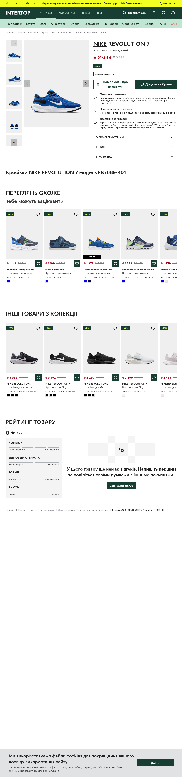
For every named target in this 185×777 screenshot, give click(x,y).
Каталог (34, 33)
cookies (74, 756)
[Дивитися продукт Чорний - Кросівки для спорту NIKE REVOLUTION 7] (24, 348)
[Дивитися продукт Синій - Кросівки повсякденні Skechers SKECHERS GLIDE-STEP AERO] (139, 234)
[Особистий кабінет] (154, 12)
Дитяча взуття (47, 510)
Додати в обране (158, 84)
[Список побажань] (163, 12)
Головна (10, 33)
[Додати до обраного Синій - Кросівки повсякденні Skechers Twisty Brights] (37, 214)
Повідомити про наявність (115, 84)
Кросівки (67, 33)
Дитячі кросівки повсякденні (93, 510)
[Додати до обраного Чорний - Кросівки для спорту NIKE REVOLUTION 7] (37, 328)
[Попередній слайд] (27, 83)
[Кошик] (173, 12)
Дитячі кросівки (66, 510)
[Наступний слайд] (14, 142)
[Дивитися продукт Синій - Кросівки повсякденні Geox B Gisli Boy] (62, 234)
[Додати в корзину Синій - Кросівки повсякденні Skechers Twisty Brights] (38, 263)
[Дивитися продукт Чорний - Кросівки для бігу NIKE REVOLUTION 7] (62, 348)
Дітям (45, 33)
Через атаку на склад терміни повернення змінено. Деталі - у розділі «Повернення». (92, 3)
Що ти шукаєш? (138, 13)
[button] (27, 83)
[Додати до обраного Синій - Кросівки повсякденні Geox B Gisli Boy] (76, 214)
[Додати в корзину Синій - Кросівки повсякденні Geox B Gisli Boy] (77, 263)
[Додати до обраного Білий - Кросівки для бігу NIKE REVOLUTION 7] (153, 328)
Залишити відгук (121, 485)
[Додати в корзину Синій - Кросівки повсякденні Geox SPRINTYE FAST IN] (115, 263)
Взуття (55, 33)
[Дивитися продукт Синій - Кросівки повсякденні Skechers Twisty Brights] (24, 234)
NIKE (105, 33)
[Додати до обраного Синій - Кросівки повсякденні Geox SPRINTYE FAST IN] (114, 214)
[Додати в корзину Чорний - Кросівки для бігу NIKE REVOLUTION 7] (77, 377)
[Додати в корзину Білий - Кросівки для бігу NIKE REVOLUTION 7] (154, 377)
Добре (155, 762)
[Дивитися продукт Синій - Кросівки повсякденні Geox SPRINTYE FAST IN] (101, 234)
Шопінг (22, 33)
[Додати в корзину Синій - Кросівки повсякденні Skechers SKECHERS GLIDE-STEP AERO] (154, 263)
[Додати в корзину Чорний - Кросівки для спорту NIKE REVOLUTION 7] (38, 377)
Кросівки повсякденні (87, 33)
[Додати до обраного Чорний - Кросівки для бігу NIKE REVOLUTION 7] (76, 328)
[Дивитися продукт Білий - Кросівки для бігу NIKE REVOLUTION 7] (139, 348)
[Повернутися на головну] (18, 13)
